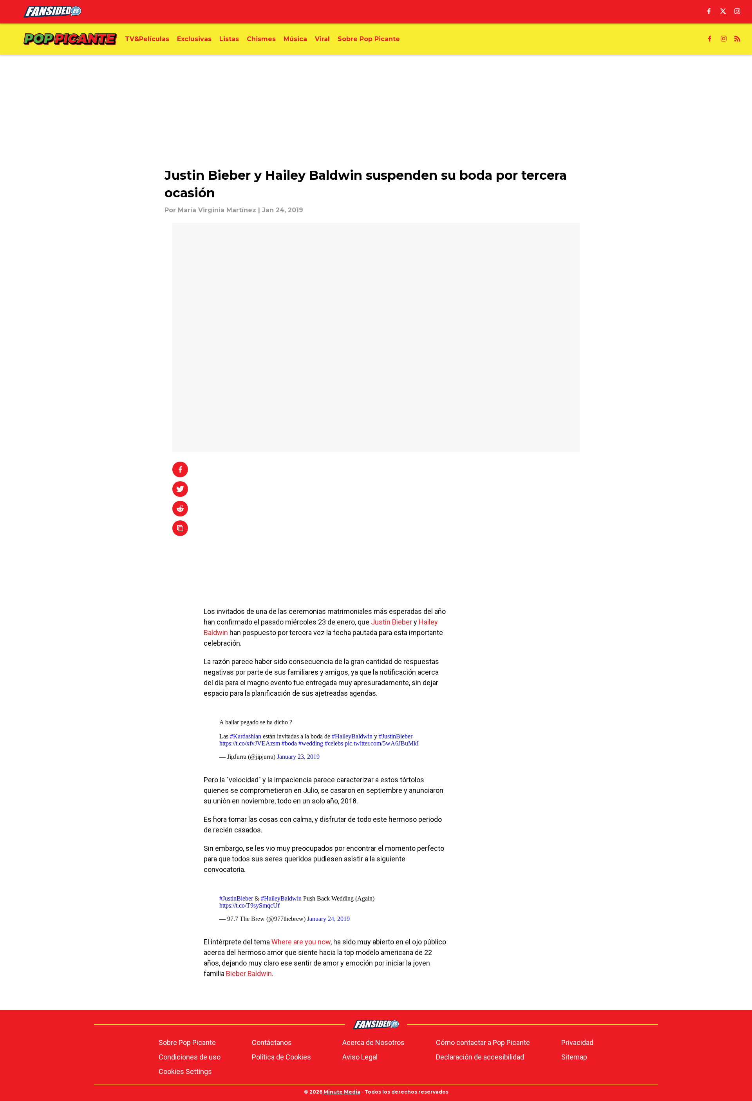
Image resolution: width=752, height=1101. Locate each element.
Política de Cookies (281, 1057)
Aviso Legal (360, 1057)
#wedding (310, 743)
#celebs (334, 743)
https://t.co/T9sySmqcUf (249, 905)
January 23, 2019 (298, 756)
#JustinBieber (395, 736)
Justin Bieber (391, 622)
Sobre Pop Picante (187, 1042)
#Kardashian (245, 736)
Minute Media (342, 1092)
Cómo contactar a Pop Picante (483, 1042)
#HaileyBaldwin (352, 736)
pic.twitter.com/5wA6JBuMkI (382, 743)
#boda (289, 743)
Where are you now (301, 942)
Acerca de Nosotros (373, 1042)
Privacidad (577, 1042)
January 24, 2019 (328, 918)
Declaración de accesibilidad (480, 1057)
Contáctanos (272, 1042)
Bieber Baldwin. (249, 973)
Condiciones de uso (190, 1057)
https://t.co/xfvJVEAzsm (249, 743)
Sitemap (574, 1057)
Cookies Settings (185, 1071)
